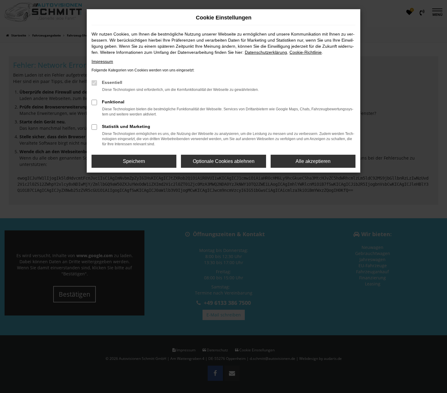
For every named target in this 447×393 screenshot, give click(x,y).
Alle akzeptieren (313, 161)
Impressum (102, 61)
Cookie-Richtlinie (305, 52)
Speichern (134, 161)
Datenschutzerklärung (266, 52)
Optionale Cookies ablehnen (224, 161)
